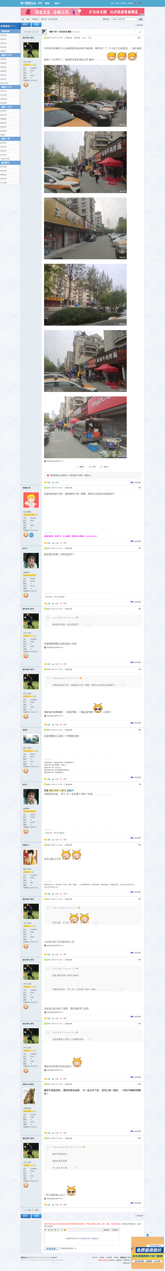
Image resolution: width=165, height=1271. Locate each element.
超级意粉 (26, 572)
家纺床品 (3, 123)
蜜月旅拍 (3, 171)
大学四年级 (27, 1108)
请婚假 (2, 135)
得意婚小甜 (26, 488)
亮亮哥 (25, 730)
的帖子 (61, 790)
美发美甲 (3, 111)
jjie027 (25, 548)
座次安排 (3, 147)
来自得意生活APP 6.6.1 (55, 461)
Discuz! (54, 1257)
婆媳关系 (3, 179)
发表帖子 (115, 1230)
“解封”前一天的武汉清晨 (60, 32)
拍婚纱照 (3, 71)
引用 (56, 482)
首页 (40, 3)
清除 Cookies (103, 1260)
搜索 (140, 19)
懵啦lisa (88, 475)
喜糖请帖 (3, 119)
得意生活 (123, 1257)
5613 (32, 757)
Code (61, 1229)
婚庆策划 (3, 75)
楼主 (139, 38)
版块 (57, 3)
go (140, 32)
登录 (112, 3)
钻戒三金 (3, 91)
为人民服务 (27, 512)
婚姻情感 (3, 175)
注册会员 (94, 1238)
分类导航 (109, 1257)
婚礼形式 (3, 79)
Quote (58, 1229)
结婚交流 (35, 19)
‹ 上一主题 (27, 1210)
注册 (117, 3)
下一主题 (35, 1210)
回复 (48, 482)
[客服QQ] (147, 1236)
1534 (32, 878)
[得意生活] (28, 3)
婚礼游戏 (3, 151)
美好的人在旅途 (28, 1084)
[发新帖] (26, 25)
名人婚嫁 (3, 183)
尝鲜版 (102, 1257)
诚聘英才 (119, 1260)
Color (48, 1229)
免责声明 (126, 1260)
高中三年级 (27, 869)
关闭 (162, 1238)
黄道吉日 (3, 39)
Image (52, 1229)
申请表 (116, 1257)
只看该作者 (68, 38)
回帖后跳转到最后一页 (69, 1248)
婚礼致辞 (3, 143)
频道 (47, 3)
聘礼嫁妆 (3, 47)
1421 (32, 70)
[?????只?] (35, 65)
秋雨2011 (26, 845)
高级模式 (107, 1230)
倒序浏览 (77, 38)
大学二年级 (27, 62)
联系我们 (112, 1260)
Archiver (95, 1257)
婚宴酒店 (3, 67)
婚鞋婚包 (3, 127)
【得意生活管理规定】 (128, 1224)
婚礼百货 (3, 115)
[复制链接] (76, 32)
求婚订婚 (3, 35)
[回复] (37, 25)
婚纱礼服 (3, 99)
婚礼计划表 (4, 83)
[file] (85, 96)
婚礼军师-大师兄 (28, 38)
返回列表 (140, 25)
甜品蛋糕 (3, 131)
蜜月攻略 (3, 167)
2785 (32, 1117)
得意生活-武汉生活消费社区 (22, 19)
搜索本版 (106, 19)
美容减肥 (3, 103)
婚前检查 (3, 63)
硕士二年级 (27, 748)
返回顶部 (138, 482)
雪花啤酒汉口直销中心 (59, 475)
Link (55, 1229)
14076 (32, 581)
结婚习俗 (3, 43)
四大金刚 (3, 95)
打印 (84, 38)
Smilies (65, 1229)
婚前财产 (3, 51)
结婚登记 (3, 59)
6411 (32, 520)
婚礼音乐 (3, 155)
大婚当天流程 (5, 159)
